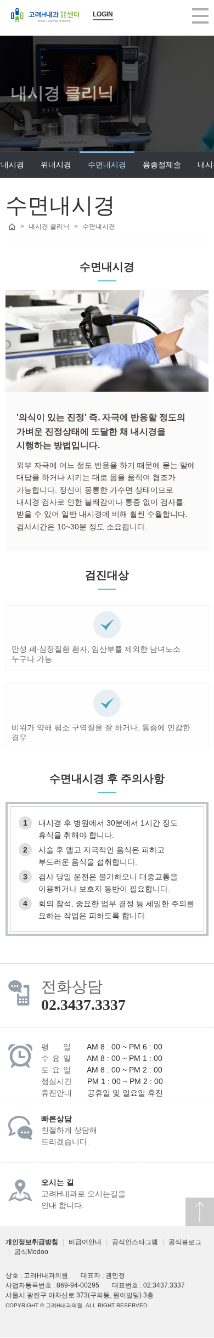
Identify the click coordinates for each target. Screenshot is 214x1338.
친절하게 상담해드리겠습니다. (69, 1130)
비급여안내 (85, 1242)
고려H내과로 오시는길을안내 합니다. (83, 1194)
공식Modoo (31, 1252)
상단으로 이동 (199, 1212)
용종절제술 (162, 164)
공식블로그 (184, 1242)
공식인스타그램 (135, 1242)
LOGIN (103, 14)
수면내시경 (107, 164)
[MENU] (200, 16)
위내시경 (56, 164)
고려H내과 (45, 15)
